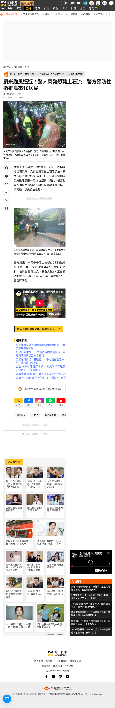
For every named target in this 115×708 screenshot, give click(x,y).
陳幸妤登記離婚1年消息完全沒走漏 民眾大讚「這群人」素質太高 (34, 509)
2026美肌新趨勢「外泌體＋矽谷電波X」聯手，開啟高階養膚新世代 (19, 626)
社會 (27, 67)
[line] (72, 3)
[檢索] (104, 3)
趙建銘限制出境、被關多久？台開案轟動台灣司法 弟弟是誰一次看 (34, 592)
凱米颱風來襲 (32, 329)
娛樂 (46, 8)
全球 (64, 8)
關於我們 (57, 666)
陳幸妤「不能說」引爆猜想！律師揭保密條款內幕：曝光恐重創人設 (34, 568)
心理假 (86, 14)
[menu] (3, 8)
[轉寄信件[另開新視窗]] (6, 184)
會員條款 (46, 666)
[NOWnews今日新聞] (9, 3)
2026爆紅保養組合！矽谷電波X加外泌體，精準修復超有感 (50, 542)
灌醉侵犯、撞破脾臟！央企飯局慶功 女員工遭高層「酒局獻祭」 (55, 592)
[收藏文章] (6, 208)
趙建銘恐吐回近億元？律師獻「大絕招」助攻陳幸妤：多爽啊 (34, 484)
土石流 (35, 415)
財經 (73, 8)
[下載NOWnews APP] (98, 3)
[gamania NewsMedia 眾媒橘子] (57, 688)
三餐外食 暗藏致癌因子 (55, 566)
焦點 (10, 8)
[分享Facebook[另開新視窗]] (6, 168)
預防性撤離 (50, 415)
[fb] (60, 3)
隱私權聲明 (62, 661)
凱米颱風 (21, 415)
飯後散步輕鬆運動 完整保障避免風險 (14, 594)
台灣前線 (72, 14)
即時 (19, 8)
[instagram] (66, 3)
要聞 (28, 8)
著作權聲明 (75, 661)
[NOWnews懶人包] (91, 3)
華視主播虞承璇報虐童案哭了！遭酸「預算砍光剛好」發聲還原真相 (55, 509)
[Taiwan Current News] (85, 3)
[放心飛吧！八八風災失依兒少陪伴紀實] (27, 4)
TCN (60, 14)
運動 (55, 8)
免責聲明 (50, 661)
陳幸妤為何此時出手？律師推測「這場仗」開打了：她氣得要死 (14, 484)
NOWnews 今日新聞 (12, 67)
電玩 (91, 8)
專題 (37, 8)
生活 (82, 8)
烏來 (64, 415)
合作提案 (69, 666)
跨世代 (48, 14)
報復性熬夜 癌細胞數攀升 (14, 509)
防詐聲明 (38, 661)
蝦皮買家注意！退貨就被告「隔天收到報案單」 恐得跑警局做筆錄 (19, 542)
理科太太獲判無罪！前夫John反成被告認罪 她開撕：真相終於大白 (14, 568)
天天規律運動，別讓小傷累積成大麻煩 (55, 484)
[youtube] (78, 3)
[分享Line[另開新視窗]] (6, 176)
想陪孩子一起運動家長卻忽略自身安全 (49, 625)
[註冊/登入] (111, 3)
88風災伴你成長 (31, 14)
